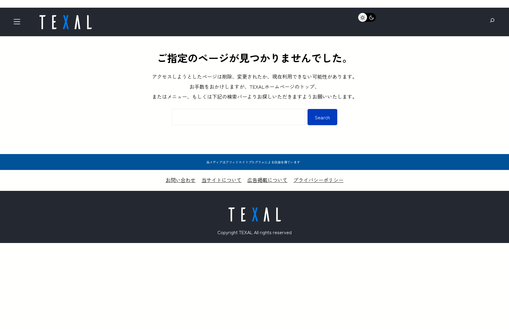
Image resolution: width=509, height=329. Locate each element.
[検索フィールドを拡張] (492, 20)
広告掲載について (267, 179)
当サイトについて (221, 179)
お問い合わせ (181, 179)
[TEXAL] (65, 17)
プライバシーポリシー (318, 179)
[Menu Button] (19, 23)
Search (322, 117)
